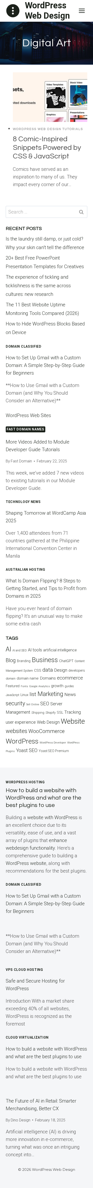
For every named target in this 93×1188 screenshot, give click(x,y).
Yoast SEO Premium (54, 751)
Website (73, 721)
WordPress (22, 741)
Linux (24, 695)
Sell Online (32, 704)
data (47, 670)
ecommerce (70, 678)
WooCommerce (46, 731)
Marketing (50, 694)
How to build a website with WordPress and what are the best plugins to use (43, 797)
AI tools (35, 649)
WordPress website (26, 863)
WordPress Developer (53, 742)
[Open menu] (81, 11)
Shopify (51, 712)
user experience (21, 722)
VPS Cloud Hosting (24, 970)
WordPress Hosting (25, 782)
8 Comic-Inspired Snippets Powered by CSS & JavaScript (47, 147)
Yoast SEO (26, 750)
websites (16, 731)
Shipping (37, 712)
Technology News (23, 502)
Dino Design (20, 1120)
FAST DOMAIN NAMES (25, 429)
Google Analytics (39, 686)
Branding (24, 661)
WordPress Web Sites (28, 415)
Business (45, 660)
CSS (37, 670)
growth (57, 685)
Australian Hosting (25, 569)
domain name (28, 678)
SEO (44, 704)
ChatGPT (66, 661)
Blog (11, 660)
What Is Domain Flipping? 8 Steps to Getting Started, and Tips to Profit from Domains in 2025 (46, 588)
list (33, 694)
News (70, 694)
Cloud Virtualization (27, 1037)
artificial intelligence (60, 650)
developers (76, 670)
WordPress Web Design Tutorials (48, 129)
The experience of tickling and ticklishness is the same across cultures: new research (38, 285)
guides (69, 686)
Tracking (72, 712)
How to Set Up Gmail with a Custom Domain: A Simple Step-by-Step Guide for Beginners (45, 365)
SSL (60, 713)
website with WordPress (52, 817)
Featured (13, 686)
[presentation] (50, 97)
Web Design (48, 722)
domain (11, 678)
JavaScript (12, 695)
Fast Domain (21, 461)
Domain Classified (23, 346)
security (15, 703)
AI (8, 649)
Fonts (24, 686)
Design (60, 670)
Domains (48, 678)
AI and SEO (19, 650)
